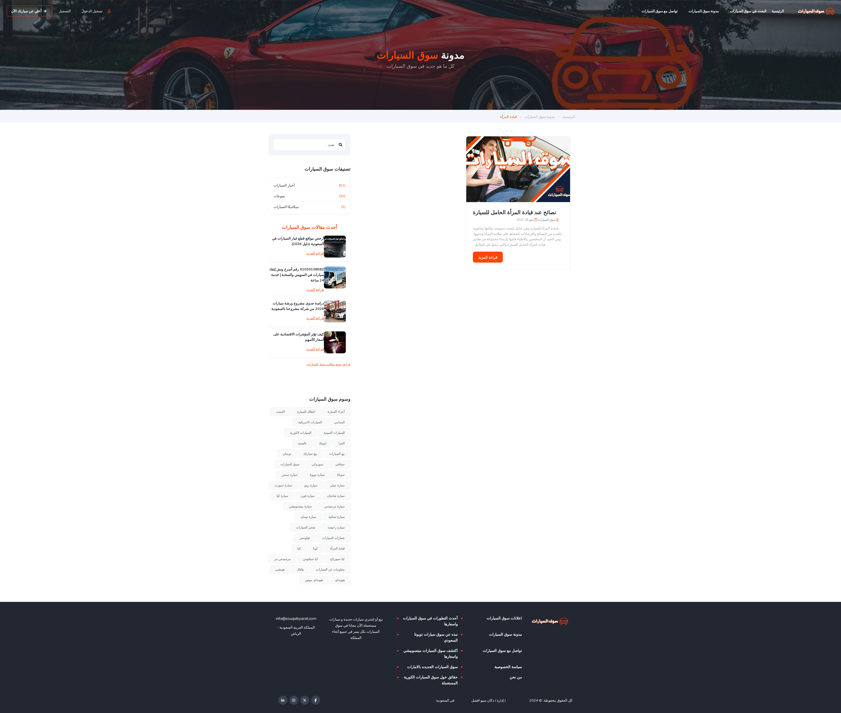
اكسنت (280, 412)
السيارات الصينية (334, 433)
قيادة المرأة (337, 548)
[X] (304, 700)
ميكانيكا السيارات (286, 206)
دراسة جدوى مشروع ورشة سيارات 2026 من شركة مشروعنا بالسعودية (297, 306)
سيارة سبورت (283, 485)
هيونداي (340, 580)
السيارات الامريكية (310, 422)
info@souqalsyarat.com (296, 618)
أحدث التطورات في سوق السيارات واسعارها (430, 621)
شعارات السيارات (333, 538)
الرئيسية (778, 11)
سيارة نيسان (308, 517)
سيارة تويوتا (317, 475)
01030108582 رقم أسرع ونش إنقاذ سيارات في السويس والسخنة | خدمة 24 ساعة (296, 274)
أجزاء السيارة (336, 412)
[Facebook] (315, 700)
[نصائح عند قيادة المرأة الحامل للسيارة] (518, 169)
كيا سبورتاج (337, 559)
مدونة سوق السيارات (704, 11)
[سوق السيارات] (816, 11)
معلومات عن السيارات (330, 569)
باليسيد (302, 443)
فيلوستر (305, 538)
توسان (287, 454)
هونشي (279, 569)
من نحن (516, 677)
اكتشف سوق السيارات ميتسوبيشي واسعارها (430, 653)
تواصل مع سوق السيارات (659, 11)
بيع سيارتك (310, 454)
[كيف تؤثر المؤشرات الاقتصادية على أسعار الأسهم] (335, 342)
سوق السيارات (290, 464)
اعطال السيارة (306, 412)
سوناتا (341, 475)
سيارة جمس (290, 475)
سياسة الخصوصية (508, 666)
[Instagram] (293, 700)
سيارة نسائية (337, 517)
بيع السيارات (337, 454)
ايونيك (322, 443)
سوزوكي (317, 464)
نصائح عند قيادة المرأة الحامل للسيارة (514, 212)
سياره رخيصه (336, 527)
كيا (299, 548)
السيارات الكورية (300, 433)
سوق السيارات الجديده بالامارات (432, 666)
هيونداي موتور (314, 580)
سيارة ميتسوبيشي (300, 506)
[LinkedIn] (282, 700)
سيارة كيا (282, 496)
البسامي (339, 422)
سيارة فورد (307, 496)
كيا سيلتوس (310, 559)
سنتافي (340, 464)
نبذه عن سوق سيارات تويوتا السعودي (436, 637)
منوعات (279, 196)
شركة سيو (462, 700)
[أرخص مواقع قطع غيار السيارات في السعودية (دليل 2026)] (335, 247)
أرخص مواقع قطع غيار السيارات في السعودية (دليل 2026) (298, 241)
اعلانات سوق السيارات (504, 618)
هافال (300, 569)
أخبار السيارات (284, 185)
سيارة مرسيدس (334, 506)
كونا (315, 548)
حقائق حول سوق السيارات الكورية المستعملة (431, 680)
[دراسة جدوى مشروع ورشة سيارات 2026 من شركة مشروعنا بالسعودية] (335, 311)
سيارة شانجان (336, 496)
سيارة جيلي (337, 485)
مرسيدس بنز (282, 559)
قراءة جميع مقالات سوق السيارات (328, 364)
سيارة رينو (311, 485)
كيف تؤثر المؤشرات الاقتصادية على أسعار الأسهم (298, 337)
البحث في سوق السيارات (748, 11)
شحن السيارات (305, 527)
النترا (342, 443)
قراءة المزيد (487, 257)
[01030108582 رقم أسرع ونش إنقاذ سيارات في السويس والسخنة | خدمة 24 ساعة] (335, 277)
